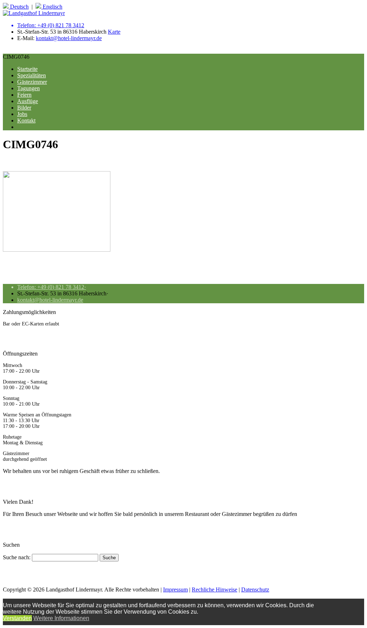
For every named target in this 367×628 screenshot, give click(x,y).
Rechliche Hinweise (214, 589)
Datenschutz (255, 589)
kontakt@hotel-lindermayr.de (69, 38)
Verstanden (17, 618)
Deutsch (19, 7)
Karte (114, 32)
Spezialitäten (31, 75)
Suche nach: (16, 557)
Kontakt (26, 120)
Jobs (22, 114)
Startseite (27, 69)
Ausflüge (27, 101)
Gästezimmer (32, 82)
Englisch (51, 7)
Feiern (24, 95)
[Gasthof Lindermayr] (34, 13)
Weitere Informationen (61, 618)
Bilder (24, 108)
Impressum (175, 589)
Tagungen (28, 88)
